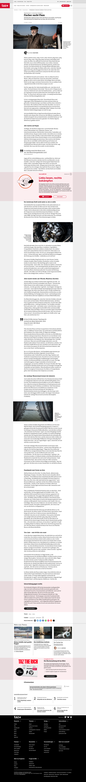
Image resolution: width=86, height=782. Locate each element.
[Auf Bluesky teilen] (40, 620)
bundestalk (16, 744)
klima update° (17, 748)
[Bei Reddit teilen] (51, 620)
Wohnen (31, 727)
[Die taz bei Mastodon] (65, 717)
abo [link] (58, 1)
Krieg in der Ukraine (33, 726)
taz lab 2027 (46, 752)
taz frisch (31, 746)
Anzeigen (16, 767)
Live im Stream (47, 748)
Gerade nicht (66, 174)
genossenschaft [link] (63, 1)
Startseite (16, 9)
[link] (15, 5)
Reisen (15, 762)
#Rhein (30, 614)
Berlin (15, 733)
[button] (71, 6)
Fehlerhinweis (38, 617)
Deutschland (25, 9)
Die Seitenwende (47, 727)
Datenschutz (51, 774)
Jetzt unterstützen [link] (31, 608)
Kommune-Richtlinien (61, 772)
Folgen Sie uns (61, 717)
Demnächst (46, 744)
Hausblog (46, 726)
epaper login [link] (69, 1)
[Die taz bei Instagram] (71, 717)
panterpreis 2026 (62, 733)
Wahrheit (16, 737)
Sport (15, 731)
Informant (46, 774)
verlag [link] (15, 1)
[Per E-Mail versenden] (35, 620)
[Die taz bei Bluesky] (68, 717)
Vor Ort (45, 746)
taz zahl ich (61, 727)
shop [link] (25, 1)
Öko (15, 726)
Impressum (57, 774)
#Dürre (33, 614)
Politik (20, 9)
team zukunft (32, 744)
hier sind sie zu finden (37, 689)
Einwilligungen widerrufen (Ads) (51, 776)
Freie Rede (16, 752)
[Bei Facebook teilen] (43, 620)
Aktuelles (46, 724)
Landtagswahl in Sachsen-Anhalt (34, 730)
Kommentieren (32, 617)
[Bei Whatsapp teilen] (46, 620)
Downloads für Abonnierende (35, 767)
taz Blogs (61, 745)
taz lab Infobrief (32, 750)
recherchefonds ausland (64, 729)
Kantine (15, 764)
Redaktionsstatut (53, 772)
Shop (15, 765)
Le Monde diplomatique (64, 748)
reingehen (16, 754)
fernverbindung (17, 746)
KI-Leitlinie (69, 772)
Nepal (30, 724)
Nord (15, 735)
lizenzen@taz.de (22, 774)
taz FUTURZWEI (62, 747)
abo (59, 724)
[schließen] (71, 174)
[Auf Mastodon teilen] (38, 620)
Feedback (31, 761)
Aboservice (31, 763)
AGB (61, 774)
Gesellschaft (16, 727)
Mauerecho (16, 750)
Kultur (15, 729)
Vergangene (46, 750)
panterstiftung (62, 731)
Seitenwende (65, 774)
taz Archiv (61, 750)
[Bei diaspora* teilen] (48, 620)
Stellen (45, 729)
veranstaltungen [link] (20, 1)
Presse (45, 731)
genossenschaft (62, 726)
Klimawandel (32, 733)
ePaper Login (32, 765)
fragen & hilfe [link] (29, 1)
